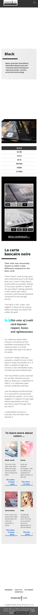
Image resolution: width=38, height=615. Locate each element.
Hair (22, 510)
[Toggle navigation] (34, 2)
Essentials (19, 592)
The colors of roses (25, 483)
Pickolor (13, 605)
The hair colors (26, 533)
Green (19, 168)
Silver (19, 152)
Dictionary (29, 590)
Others (19, 171)
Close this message (21, 613)
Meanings (8, 590)
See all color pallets (17, 237)
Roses (23, 460)
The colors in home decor (10, 532)
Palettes (18, 590)
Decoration (10, 510)
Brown (19, 164)
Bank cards (9, 460)
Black (19, 148)
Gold (19, 156)
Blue (19, 160)
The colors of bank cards (10, 482)
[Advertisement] (19, 28)
